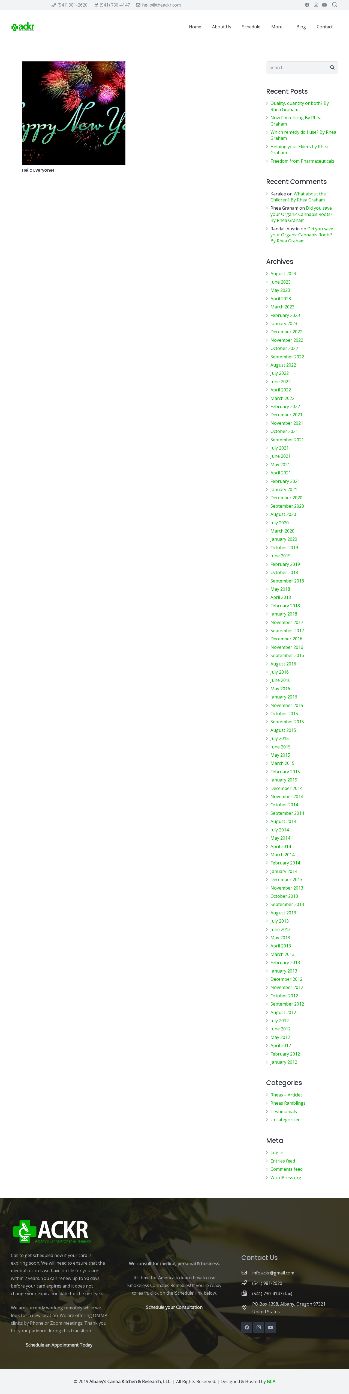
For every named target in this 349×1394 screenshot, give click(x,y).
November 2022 (286, 340)
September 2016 (287, 655)
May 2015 (280, 755)
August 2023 (283, 274)
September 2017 (287, 631)
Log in (276, 1152)
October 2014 (284, 805)
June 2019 (280, 556)
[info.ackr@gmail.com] (246, 1273)
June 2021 (280, 456)
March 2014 (282, 855)
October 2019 (284, 548)
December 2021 (286, 415)
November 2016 (286, 647)
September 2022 (287, 357)
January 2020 (283, 539)
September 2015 (287, 722)
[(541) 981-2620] (246, 1283)
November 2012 (286, 987)
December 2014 (286, 788)
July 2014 (279, 830)
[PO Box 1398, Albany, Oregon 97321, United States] (246, 1308)
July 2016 (279, 672)
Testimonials (283, 1111)
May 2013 (280, 938)
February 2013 (285, 962)
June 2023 (280, 282)
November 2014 (286, 796)
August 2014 (283, 821)
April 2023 (280, 299)
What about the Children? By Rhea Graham (298, 197)
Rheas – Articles (286, 1095)
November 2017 (286, 622)
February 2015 (285, 772)
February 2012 (285, 1054)
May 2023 (280, 290)
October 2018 (284, 572)
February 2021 (285, 481)
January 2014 (283, 871)
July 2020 (279, 523)
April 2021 (280, 473)
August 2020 (283, 514)
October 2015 (284, 714)
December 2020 (286, 498)
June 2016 (280, 680)
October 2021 (284, 431)
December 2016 (286, 639)
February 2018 (285, 606)
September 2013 (287, 904)
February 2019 (285, 564)
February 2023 (285, 315)
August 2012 (283, 1012)
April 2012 (280, 1045)
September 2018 (287, 581)
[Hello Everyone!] (73, 113)
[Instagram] (315, 5)
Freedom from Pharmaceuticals (302, 161)
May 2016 (280, 689)
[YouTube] (324, 5)
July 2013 (279, 921)
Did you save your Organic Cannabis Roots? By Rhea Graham (301, 214)
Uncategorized (285, 1120)
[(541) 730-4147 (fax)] (246, 1293)
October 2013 (284, 896)
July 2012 (279, 1021)
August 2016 (283, 664)
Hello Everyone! (38, 170)
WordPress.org (285, 1178)
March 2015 (282, 763)
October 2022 (284, 348)
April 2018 (280, 597)
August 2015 (283, 730)
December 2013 (286, 879)
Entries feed (282, 1161)
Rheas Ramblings (288, 1103)
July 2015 (279, 738)
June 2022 (280, 382)
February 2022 (285, 406)
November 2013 (286, 888)
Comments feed (286, 1169)
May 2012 (280, 1037)
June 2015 (280, 747)
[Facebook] (307, 5)
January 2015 (283, 780)
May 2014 (280, 838)
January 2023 (283, 323)
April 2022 (280, 390)
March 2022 (282, 398)
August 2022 (283, 365)
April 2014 (280, 846)
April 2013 (280, 946)
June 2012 (280, 1029)
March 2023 (282, 307)
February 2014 (285, 863)
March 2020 (282, 531)
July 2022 (279, 373)
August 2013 (283, 913)
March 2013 (282, 954)
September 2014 (287, 813)
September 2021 (287, 440)
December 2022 (286, 332)
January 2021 (283, 489)
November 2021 (286, 423)
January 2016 (283, 697)
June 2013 (280, 929)
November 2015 (286, 705)
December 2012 (286, 979)
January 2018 (283, 614)
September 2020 (287, 506)
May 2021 (280, 465)
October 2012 (284, 996)
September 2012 (287, 1004)
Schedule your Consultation (174, 1307)
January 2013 (283, 971)
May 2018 (280, 589)
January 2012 (283, 1062)
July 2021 (279, 448)
